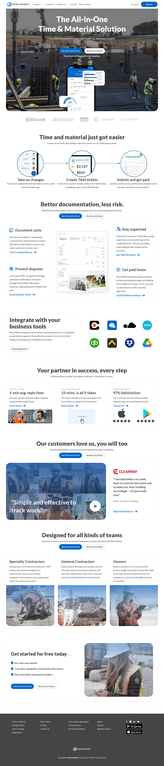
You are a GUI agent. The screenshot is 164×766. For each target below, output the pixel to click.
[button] (38, 4)
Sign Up (100, 725)
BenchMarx (73, 757)
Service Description (77, 729)
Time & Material (18, 721)
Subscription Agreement (79, 721)
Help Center (45, 721)
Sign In (100, 721)
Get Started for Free (70, 51)
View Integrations (20, 349)
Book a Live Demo (95, 51)
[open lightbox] (95, 506)
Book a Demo (84, 4)
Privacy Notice (75, 725)
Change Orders (18, 725)
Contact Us (45, 729)
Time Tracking (18, 729)
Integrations (17, 732)
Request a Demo (104, 729)
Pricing (43, 725)
